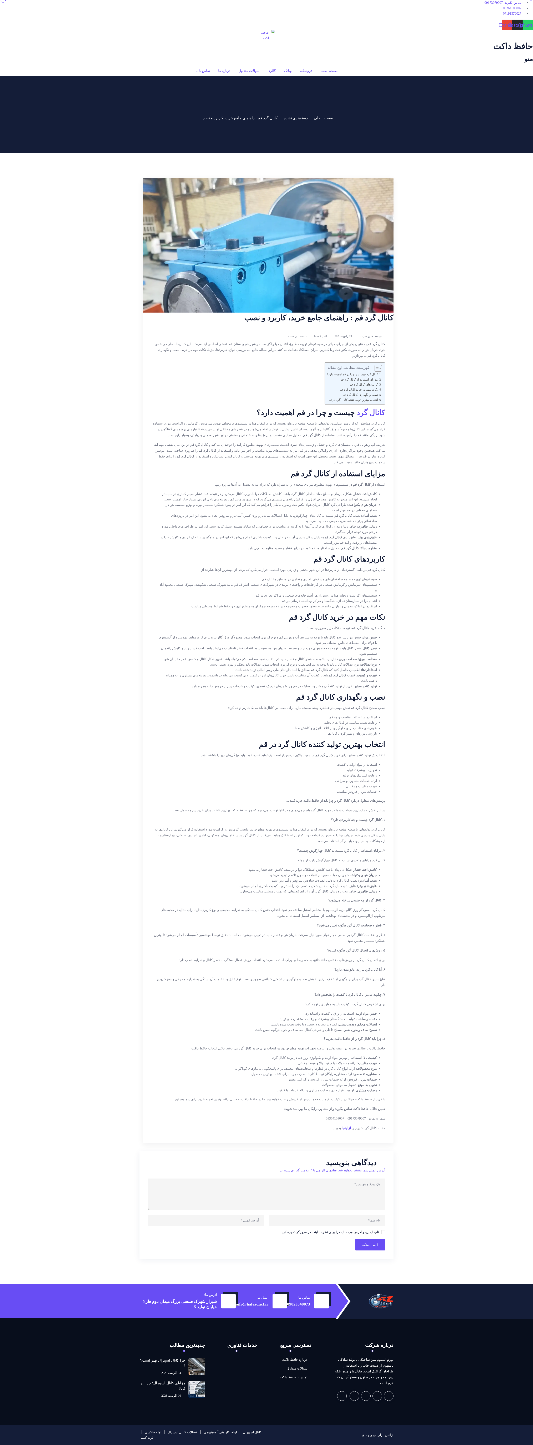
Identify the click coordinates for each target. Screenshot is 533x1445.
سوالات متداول (249, 71)
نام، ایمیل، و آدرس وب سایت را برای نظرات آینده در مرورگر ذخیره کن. (330, 1232)
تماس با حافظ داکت (293, 1377)
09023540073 (298, 1304)
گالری (272, 71)
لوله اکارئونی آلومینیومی (220, 1432)
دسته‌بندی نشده (296, 118)
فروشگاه (306, 71)
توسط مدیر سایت (371, 336)
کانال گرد (371, 412)
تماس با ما (203, 71)
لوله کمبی (146, 1437)
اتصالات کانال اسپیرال (182, 1432)
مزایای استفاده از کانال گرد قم (359, 379)
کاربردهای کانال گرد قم (364, 384)
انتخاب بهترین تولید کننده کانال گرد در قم (353, 399)
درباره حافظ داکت (294, 1359)
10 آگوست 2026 (171, 1395)
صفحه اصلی (329, 71)
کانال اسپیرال (252, 1432)
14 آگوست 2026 (171, 1373)
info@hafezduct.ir (252, 1304)
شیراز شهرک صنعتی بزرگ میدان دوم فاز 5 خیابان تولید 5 (180, 1304)
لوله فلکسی (153, 1432)
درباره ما (224, 71)
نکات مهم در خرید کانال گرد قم (359, 389)
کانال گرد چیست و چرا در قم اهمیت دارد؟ (352, 374)
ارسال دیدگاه (370, 1244)
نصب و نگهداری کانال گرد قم (360, 394)
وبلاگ (288, 71)
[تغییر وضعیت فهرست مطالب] (376, 368)
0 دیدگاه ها (320, 336)
